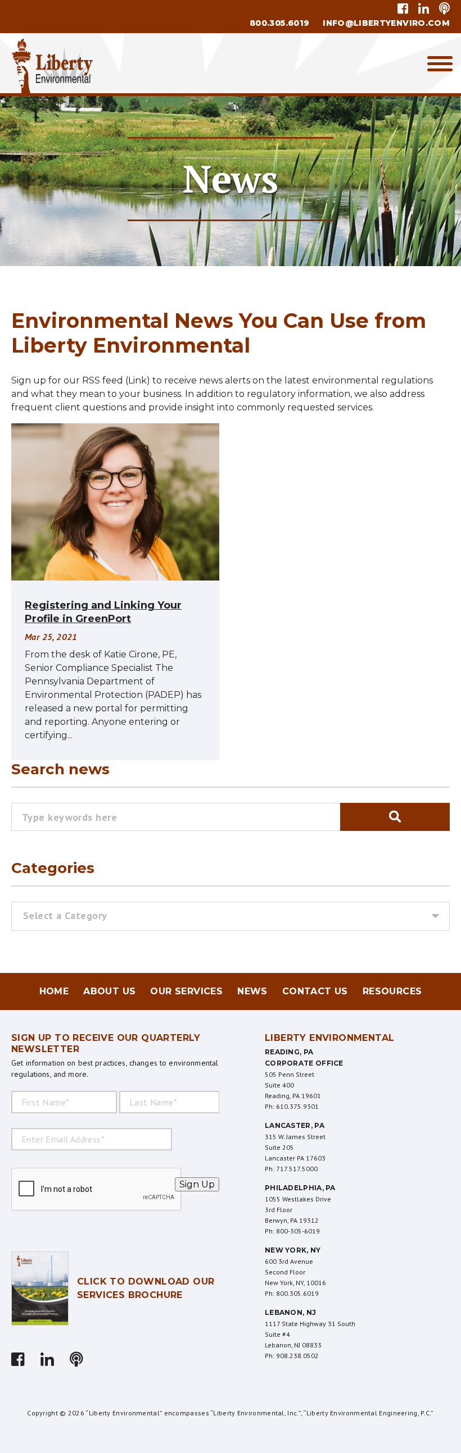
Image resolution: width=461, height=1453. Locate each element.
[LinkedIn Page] (423, 8)
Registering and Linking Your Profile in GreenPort (103, 612)
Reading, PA (289, 1052)
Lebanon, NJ (290, 1312)
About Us (109, 991)
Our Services (186, 991)
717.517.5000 (297, 1168)
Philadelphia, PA (300, 1188)
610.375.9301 (297, 1106)
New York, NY (293, 1250)
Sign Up (197, 1184)
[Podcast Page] (442, 8)
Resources (392, 991)
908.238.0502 (297, 1355)
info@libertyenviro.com (386, 23)
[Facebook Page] (404, 8)
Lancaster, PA (294, 1125)
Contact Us (315, 991)
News (252, 991)
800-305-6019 (298, 1231)
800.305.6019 (279, 23)
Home (54, 991)
